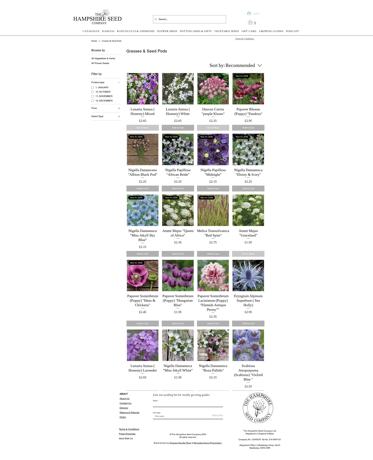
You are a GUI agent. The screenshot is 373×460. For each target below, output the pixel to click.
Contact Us (126, 403)
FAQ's (123, 417)
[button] (253, 22)
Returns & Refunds (129, 412)
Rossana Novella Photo (180, 443)
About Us (125, 398)
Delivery (124, 407)
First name (156, 412)
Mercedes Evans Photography (208, 443)
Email (155, 400)
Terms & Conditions (129, 429)
